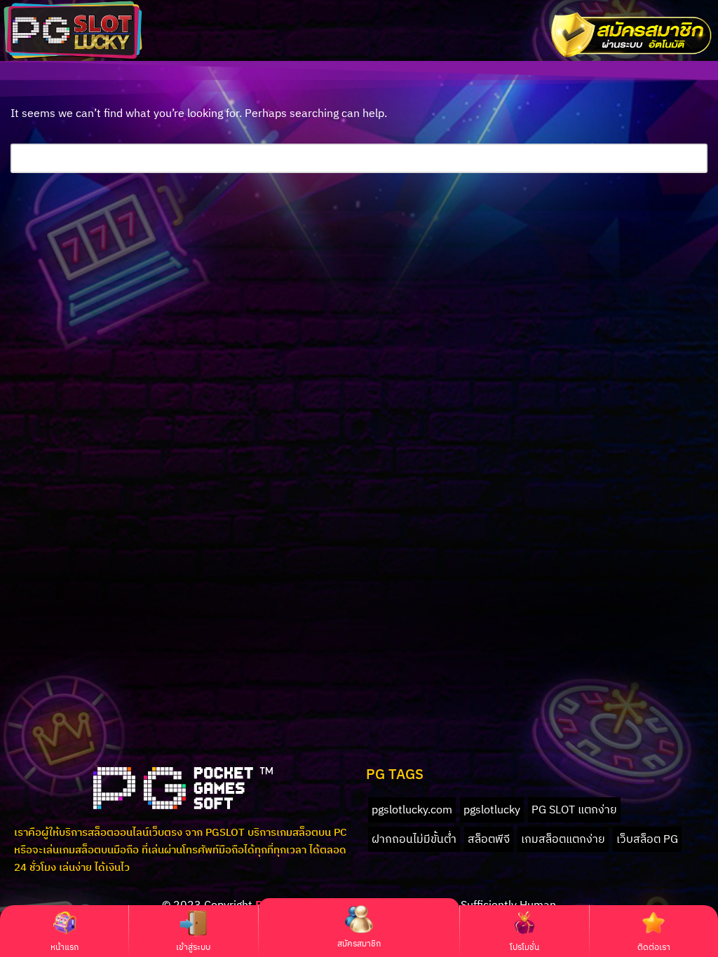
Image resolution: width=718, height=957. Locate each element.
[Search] (691, 158)
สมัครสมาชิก (359, 943)
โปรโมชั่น (524, 947)
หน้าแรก (64, 947)
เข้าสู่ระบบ (193, 947)
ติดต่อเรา (653, 947)
